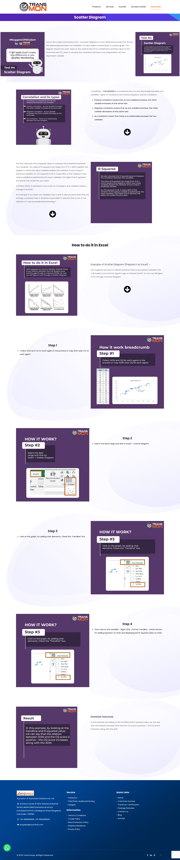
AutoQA (121, 818)
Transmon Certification (128, 804)
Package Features (126, 808)
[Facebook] (147, 855)
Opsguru (72, 804)
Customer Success (126, 801)
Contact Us (123, 811)
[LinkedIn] (151, 855)
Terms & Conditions (77, 815)
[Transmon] (33, 6)
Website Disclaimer (77, 825)
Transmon (72, 797)
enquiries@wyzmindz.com (31, 824)
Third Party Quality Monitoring (81, 801)
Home (120, 797)
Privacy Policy (74, 829)
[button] (7, 847)
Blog (120, 815)
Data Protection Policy (78, 822)
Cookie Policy (74, 819)
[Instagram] (154, 855)
